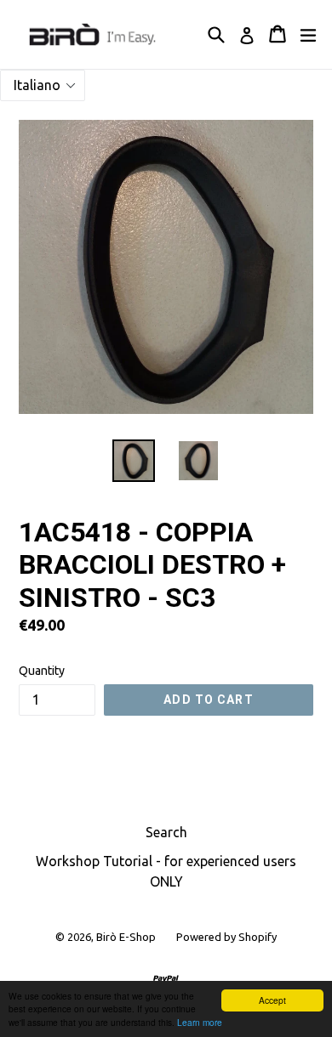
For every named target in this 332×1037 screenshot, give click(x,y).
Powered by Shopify (226, 937)
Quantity (42, 670)
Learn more (199, 1022)
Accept (272, 1000)
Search (166, 832)
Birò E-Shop (126, 937)
